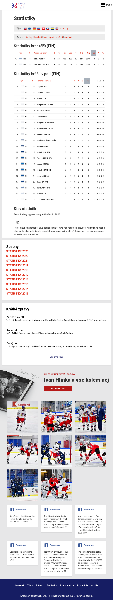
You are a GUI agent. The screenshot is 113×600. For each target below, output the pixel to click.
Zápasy (40, 585)
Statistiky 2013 (17, 293)
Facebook (21, 509)
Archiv (94, 585)
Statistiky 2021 (17, 260)
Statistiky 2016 (17, 279)
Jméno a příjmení (44, 81)
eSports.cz (36, 596)
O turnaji (19, 585)
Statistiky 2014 (17, 289)
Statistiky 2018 (17, 270)
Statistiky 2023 (17, 256)
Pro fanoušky (67, 585)
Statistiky (52, 585)
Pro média (82, 585)
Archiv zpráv (56, 357)
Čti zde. (70, 333)
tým (22, 81)
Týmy (30, 585)
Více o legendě (58, 389)
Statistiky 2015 (17, 284)
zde (104, 320)
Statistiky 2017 (17, 274)
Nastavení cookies (85, 596)
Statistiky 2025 (17, 251)
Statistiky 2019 (17, 265)
